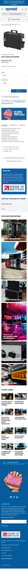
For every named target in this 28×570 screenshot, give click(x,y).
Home (2, 24)
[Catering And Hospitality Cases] (7, 446)
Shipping (3, 66)
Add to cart (18, 90)
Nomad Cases (7, 565)
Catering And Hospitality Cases (6, 453)
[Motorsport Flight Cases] (21, 396)
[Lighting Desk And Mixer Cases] (21, 412)
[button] (14, 161)
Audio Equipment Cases (5, 437)
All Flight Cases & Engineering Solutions (12, 24)
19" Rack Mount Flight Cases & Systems (6, 403)
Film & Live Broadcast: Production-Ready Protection (5, 421)
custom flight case (15, 100)
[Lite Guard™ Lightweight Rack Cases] (21, 446)
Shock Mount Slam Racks (19, 436)
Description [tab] (4, 125)
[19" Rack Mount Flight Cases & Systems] (7, 396)
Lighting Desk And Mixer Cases (20, 418)
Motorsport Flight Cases (19, 402)
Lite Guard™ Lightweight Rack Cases (19, 453)
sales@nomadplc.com (6, 558)
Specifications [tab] (13, 125)
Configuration (4, 79)
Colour (3, 72)
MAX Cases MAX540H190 (6, 25)
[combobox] (14, 13)
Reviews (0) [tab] (22, 125)
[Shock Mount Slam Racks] (21, 430)
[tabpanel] (14, 141)
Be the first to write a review (14, 161)
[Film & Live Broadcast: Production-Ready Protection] (7, 412)
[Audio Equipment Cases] (7, 430)
